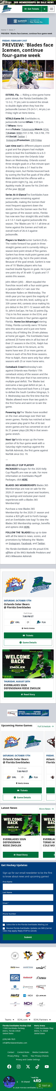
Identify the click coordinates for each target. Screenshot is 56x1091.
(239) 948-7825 (9, 1039)
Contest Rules (23, 1052)
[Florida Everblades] (7, 9)
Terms (25, 1056)
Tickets (29, 635)
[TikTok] (37, 1066)
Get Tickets (33, 8)
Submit (28, 937)
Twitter (21, 136)
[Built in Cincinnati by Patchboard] (28, 1079)
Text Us (46, 1085)
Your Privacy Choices (40, 1056)
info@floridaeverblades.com (15, 1043)
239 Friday (36, 140)
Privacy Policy (13, 1056)
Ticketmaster (28, 129)
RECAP (21, 189)
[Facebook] (9, 1066)
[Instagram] (18, 1066)
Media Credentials (40, 1052)
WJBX (19, 132)
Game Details (30, 642)
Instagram (11, 140)
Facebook (26, 543)
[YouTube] (46, 1066)
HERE (27, 526)
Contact (11, 1052)
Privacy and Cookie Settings (28, 1059)
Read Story (29, 694)
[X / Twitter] (28, 1066)
